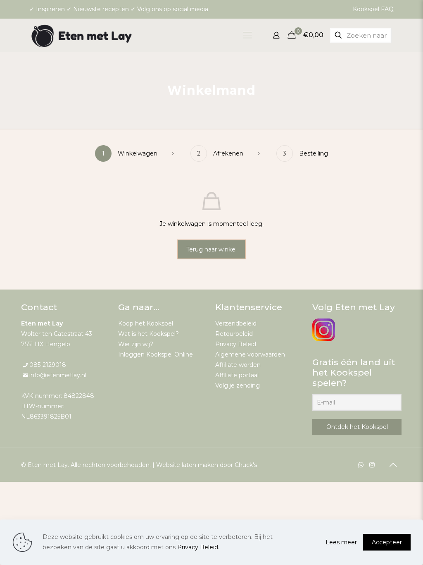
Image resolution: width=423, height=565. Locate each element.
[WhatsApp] (360, 465)
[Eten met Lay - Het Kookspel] (81, 35)
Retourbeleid (234, 334)
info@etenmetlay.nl (57, 375)
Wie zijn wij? (135, 344)
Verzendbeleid (236, 323)
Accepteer (387, 542)
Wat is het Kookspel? (148, 334)
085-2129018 (47, 365)
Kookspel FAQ (373, 9)
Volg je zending (237, 385)
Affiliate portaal (237, 375)
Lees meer (341, 542)
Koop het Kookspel (145, 323)
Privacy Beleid (235, 344)
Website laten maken (187, 465)
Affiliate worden (238, 365)
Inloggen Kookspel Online (155, 354)
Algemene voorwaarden (250, 354)
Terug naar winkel (211, 249)
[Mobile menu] (247, 35)
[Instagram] (372, 465)
